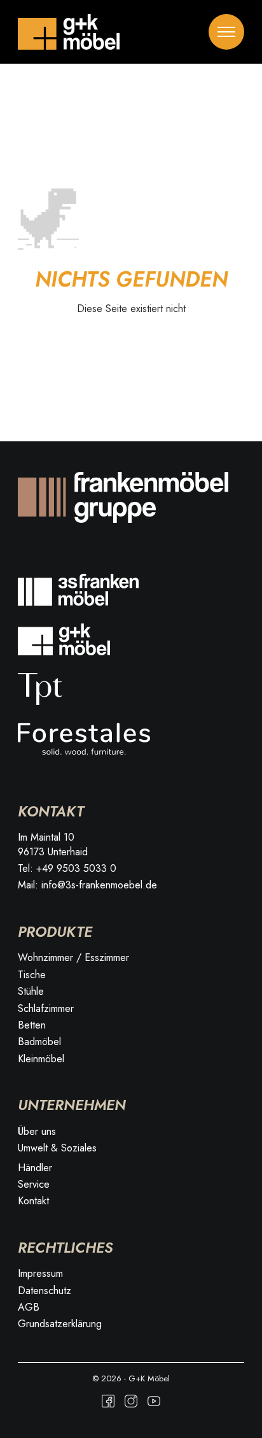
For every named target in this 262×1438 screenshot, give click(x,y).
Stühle (31, 992)
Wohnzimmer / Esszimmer (73, 958)
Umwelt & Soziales (57, 1148)
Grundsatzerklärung (60, 1324)
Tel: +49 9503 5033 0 (67, 869)
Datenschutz (44, 1291)
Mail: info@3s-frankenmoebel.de (87, 885)
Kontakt (33, 1201)
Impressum (40, 1274)
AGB (28, 1307)
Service (34, 1185)
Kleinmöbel (41, 1059)
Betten (32, 1025)
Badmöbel (39, 1042)
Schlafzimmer (46, 1009)
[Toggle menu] (226, 32)
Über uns (37, 1132)
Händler (35, 1168)
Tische (32, 975)
